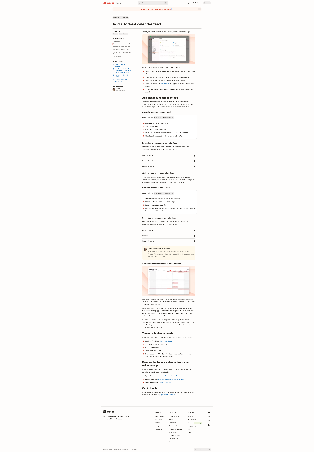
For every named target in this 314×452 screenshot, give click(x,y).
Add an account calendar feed (122, 44)
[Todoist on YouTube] (209, 412)
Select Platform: (147, 117)
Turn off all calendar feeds (121, 49)
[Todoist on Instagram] (209, 421)
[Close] (199, 9)
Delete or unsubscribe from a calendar (171, 379)
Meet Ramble (167, 9)
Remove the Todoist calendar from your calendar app (122, 53)
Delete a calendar (165, 382)
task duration (165, 83)
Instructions (116, 41)
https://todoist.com (165, 341)
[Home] (108, 3)
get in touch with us (168, 394)
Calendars (125, 17)
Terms (115, 449)
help (118, 3)
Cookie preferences (123, 449)
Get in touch (117, 56)
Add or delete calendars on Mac (168, 376)
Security (105, 449)
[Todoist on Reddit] (209, 425)
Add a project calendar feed (122, 46)
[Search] (165, 2)
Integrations (116, 17)
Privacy (110, 449)
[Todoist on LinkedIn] (209, 417)
